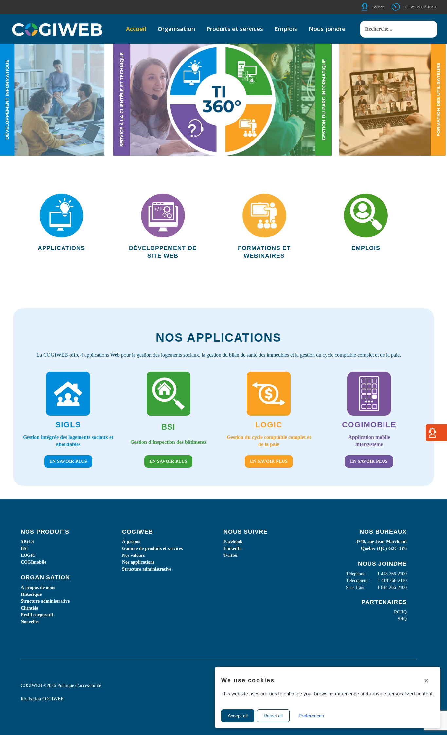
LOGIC (28, 555)
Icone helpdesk (370, 7)
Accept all (238, 715)
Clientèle (29, 608)
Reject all (273, 715)
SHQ (402, 618)
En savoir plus (68, 461)
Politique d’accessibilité (79, 685)
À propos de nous (38, 587)
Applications (61, 248)
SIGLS (27, 541)
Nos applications (138, 562)
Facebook (233, 541)
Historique (31, 594)
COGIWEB (52, 698)
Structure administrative (45, 601)
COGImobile (33, 562)
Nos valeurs (133, 555)
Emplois (365, 248)
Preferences (311, 715)
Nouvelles (30, 621)
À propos (131, 541)
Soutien (378, 7)
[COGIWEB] (57, 29)
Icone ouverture (401, 7)
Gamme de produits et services (152, 548)
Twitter (231, 555)
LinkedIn (233, 548)
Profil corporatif (37, 614)
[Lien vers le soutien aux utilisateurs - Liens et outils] (432, 435)
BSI (24, 548)
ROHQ (400, 612)
